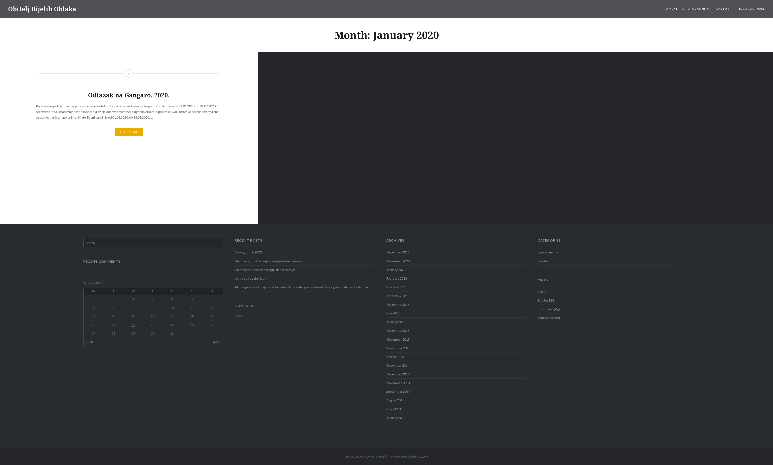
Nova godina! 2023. (248, 252)
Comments (549, 309)
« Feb (89, 342)
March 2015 (395, 357)
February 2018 (396, 278)
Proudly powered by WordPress (364, 456)
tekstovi (722, 8)
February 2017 (396, 296)
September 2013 (398, 391)
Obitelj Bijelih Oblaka (42, 9)
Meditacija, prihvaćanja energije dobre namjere (268, 261)
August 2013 (395, 400)
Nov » (217, 342)
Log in (542, 291)
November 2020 (398, 261)
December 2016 (397, 304)
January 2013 (395, 418)
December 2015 (397, 330)
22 (133, 325)
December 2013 (397, 374)
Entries (546, 300)
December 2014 (397, 365)
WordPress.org (549, 317)
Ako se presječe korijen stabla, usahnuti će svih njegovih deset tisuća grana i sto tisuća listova (301, 287)
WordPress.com (418, 456)
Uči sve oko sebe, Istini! (252, 278)
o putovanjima (695, 8)
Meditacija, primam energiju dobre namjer (265, 270)
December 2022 (397, 252)
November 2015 (398, 339)
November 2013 (398, 383)
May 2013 (393, 409)
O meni (671, 8)
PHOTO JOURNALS (750, 8)
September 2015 (398, 348)
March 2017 (395, 287)
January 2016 (395, 322)
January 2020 (395, 270)
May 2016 (393, 313)
